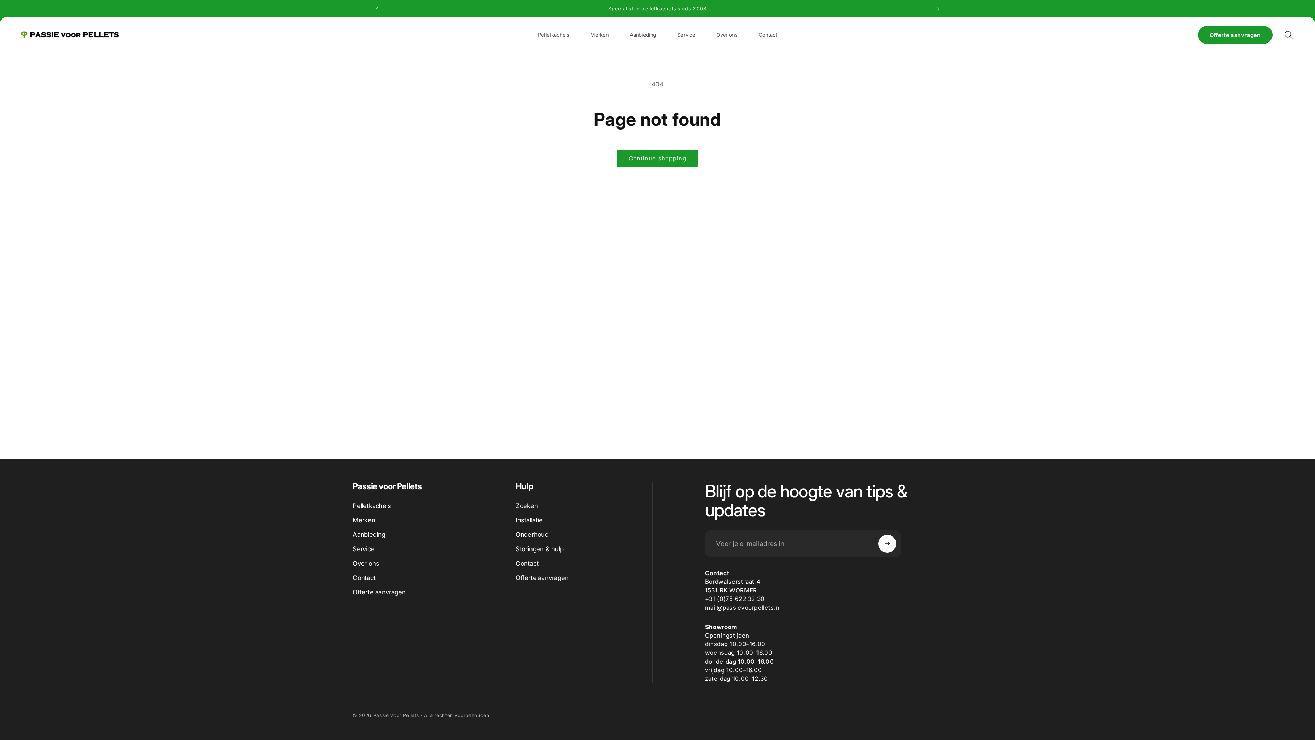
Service (364, 549)
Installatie (529, 520)
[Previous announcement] (377, 8)
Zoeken (527, 506)
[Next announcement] (938, 8)
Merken (364, 520)
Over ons (366, 563)
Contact (364, 578)
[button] (599, 35)
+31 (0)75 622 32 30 (735, 598)
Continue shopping (657, 158)
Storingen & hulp (540, 549)
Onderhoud (532, 535)
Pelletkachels (372, 506)
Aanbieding (369, 535)
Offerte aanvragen (1235, 35)
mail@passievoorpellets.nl (743, 607)
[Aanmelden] (887, 544)
